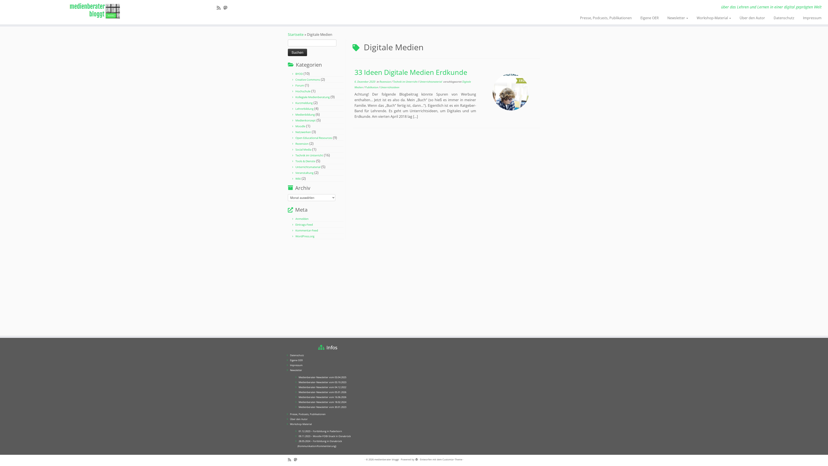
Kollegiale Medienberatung (312, 97)
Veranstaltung (304, 173)
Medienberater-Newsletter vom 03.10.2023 (322, 382)
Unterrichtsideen (389, 87)
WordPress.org (304, 236)
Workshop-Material (713, 18)
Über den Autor (752, 18)
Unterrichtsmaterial (307, 167)
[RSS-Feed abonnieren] (220, 8)
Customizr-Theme (452, 459)
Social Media (303, 149)
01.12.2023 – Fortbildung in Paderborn (320, 431)
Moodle (300, 126)
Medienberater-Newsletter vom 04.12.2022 (322, 387)
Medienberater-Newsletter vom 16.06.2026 (322, 397)
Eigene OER (649, 18)
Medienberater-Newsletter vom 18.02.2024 (322, 402)
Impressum (812, 18)
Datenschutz (784, 18)
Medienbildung (305, 114)
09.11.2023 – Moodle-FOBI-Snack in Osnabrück (325, 436)
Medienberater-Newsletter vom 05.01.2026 (322, 392)
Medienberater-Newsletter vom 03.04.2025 (322, 377)
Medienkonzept (305, 120)
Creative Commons (307, 80)
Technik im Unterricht (309, 155)
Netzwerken (303, 132)
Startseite (296, 34)
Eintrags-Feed (304, 225)
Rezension (302, 144)
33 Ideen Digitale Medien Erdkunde (410, 72)
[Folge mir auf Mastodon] (226, 8)
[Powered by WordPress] (416, 458)
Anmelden (302, 219)
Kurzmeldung (304, 103)
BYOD (299, 74)
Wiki (298, 179)
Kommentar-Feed (306, 230)
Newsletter (676, 18)
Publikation (372, 87)
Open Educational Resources (313, 138)
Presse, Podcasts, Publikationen (606, 18)
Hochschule (302, 91)
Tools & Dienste (305, 161)
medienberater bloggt (386, 459)
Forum (299, 85)
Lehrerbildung (304, 109)
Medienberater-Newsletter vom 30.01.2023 (322, 407)
